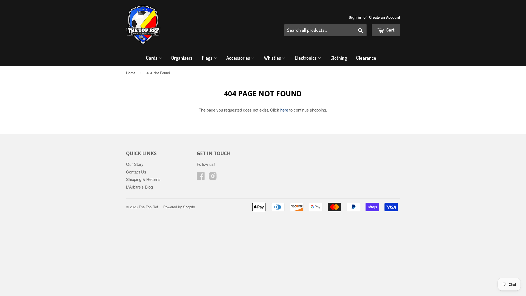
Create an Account (384, 17)
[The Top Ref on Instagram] (213, 177)
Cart (390, 30)
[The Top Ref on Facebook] (201, 177)
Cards (152, 58)
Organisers (182, 58)
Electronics (306, 58)
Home (130, 72)
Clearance (366, 58)
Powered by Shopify (179, 206)
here (284, 110)
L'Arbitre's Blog (139, 187)
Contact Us (136, 172)
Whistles (273, 58)
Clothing (338, 58)
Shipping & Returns (143, 179)
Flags (208, 58)
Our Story (135, 164)
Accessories (238, 58)
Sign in (355, 17)
